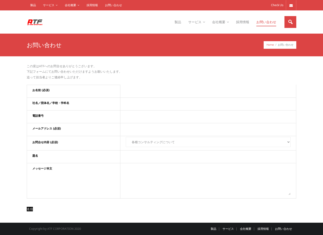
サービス (48, 5)
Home (270, 44)
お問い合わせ (113, 5)
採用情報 (92, 5)
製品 (33, 5)
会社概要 (70, 5)
